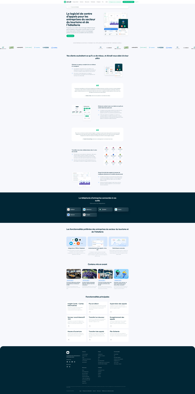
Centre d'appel (85, 354)
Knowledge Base (85, 371)
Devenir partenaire (85, 376)
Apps (99, 357)
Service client (84, 355)
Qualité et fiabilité (101, 355)
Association (84, 362)
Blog (83, 370)
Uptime (99, 376)
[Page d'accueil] (67, 2)
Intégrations (100, 354)
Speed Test (84, 383)
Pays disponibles (101, 360)
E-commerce (84, 360)
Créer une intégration (86, 378)
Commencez (70, 35)
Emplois (99, 373)
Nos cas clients (85, 373)
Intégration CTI (117, 360)
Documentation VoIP (86, 379)
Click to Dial (116, 362)
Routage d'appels (117, 357)
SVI (114, 355)
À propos (99, 371)
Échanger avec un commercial (103, 362)
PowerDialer (116, 354)
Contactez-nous (101, 370)
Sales (83, 357)
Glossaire (84, 381)
